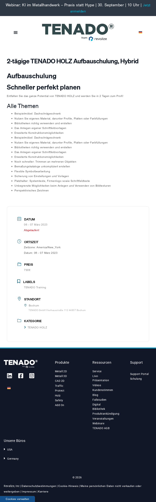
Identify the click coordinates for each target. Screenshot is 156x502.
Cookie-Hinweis (68, 485)
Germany (13, 458)
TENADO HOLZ (37, 327)
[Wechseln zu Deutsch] (9, 388)
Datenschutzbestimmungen (38, 485)
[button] (16, 32)
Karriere (43, 491)
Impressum (29, 491)
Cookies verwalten (17, 498)
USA (10, 449)
